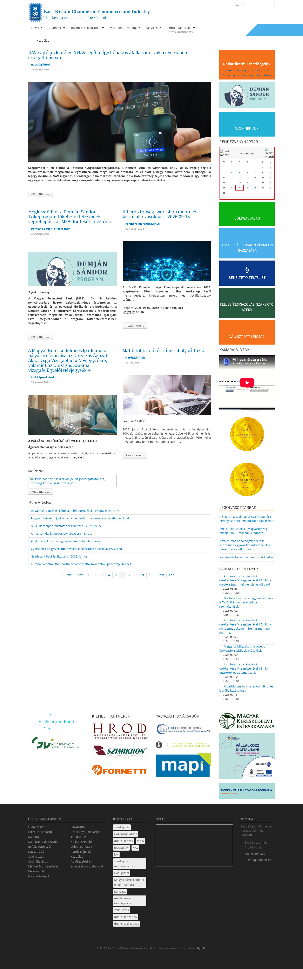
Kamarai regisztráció (42, 842)
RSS (270, 13)
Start (68, 575)
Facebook (247, 13)
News (35, 28)
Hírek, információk (40, 832)
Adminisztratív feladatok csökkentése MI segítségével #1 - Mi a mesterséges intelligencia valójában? (245, 580)
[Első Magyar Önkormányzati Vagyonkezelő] (183, 746)
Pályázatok (78, 827)
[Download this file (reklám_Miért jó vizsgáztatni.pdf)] (68, 478)
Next (160, 575)
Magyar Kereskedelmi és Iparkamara (129, 882)
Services (152, 28)
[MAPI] (183, 766)
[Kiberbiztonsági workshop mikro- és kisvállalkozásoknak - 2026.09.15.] (167, 261)
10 (150, 575)
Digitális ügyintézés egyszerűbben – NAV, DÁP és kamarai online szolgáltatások (246, 602)
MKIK (140, 841)
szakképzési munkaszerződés (125, 863)
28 (255, 187)
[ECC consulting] (183, 730)
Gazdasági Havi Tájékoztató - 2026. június (59, 556)
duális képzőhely (125, 917)
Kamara (33, 837)
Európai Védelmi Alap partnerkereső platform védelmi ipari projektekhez (81, 564)
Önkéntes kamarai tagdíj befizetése (247, 75)
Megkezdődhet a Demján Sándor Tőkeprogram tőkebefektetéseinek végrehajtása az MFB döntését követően (69, 216)
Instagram (263, 13)
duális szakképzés (126, 924)
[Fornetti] (119, 771)
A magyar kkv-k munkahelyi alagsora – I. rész (61, 533)
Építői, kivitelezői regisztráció (39, 849)
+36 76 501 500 (255, 854)
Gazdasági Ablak (125, 834)
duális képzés (123, 841)
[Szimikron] (119, 753)
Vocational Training (123, 28)
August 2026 (247, 153)
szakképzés (122, 827)
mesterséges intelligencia (123, 900)
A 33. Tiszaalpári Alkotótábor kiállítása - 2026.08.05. (66, 526)
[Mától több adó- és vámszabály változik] (167, 394)
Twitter (255, 13)
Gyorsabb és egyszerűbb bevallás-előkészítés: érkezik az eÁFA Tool (77, 549)
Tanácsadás (79, 837)
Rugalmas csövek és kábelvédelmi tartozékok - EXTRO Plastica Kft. (76, 511)
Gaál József (121, 873)
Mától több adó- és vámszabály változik (163, 350)
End (171, 575)
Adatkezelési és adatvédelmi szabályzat (87, 863)
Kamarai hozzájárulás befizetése (247, 70)
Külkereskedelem (82, 842)
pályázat (120, 891)
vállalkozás (121, 910)
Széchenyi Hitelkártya (85, 832)
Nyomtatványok (38, 876)
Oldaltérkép (36, 827)
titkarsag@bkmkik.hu (259, 860)
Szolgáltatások (38, 861)
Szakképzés (36, 856)
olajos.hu (200, 948)
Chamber (55, 28)
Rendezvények (80, 851)
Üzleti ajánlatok (81, 847)
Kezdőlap (77, 856)
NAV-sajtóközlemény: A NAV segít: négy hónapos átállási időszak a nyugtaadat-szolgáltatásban (109, 55)
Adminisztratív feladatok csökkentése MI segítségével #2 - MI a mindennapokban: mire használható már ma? (245, 626)
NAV (135, 848)
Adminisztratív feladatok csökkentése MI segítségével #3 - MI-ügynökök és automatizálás (244, 668)
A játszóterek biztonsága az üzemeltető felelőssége (66, 541)
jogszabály (121, 848)
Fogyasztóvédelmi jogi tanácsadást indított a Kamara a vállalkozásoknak (80, 518)
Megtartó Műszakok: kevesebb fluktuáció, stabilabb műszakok (242, 648)
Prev (80, 575)
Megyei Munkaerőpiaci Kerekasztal (44, 868)
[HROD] (119, 732)
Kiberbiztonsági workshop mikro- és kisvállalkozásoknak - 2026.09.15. (160, 214)
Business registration (86, 28)
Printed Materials (180, 30)
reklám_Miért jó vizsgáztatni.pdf (53, 483)
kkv (116, 854)
